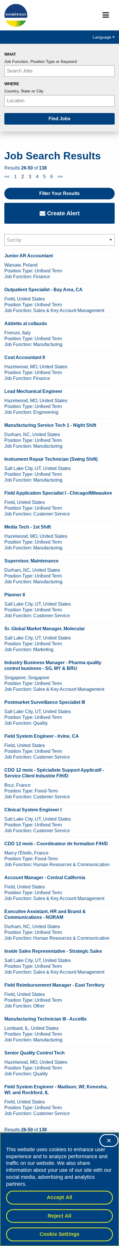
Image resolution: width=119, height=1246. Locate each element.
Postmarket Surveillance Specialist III (44, 702)
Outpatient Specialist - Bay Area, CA (43, 289)
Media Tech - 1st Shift (27, 526)
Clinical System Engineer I (33, 809)
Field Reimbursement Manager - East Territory (54, 985)
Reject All (60, 1216)
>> (60, 176)
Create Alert (62, 213)
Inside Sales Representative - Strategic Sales (53, 951)
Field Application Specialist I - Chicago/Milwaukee (58, 493)
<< (7, 176)
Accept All (59, 1197)
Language (102, 37)
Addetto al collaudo (25, 323)
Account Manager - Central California (44, 877)
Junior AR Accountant (28, 255)
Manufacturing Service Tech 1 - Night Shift (50, 425)
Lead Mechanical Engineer (33, 391)
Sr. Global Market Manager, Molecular (44, 628)
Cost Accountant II (24, 357)
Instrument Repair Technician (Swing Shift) (51, 459)
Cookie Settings (60, 1234)
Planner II (14, 594)
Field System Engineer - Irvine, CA (41, 736)
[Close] (108, 1140)
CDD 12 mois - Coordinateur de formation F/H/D (56, 843)
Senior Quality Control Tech (34, 1052)
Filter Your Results (59, 193)
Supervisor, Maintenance (31, 560)
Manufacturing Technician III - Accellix (45, 1019)
